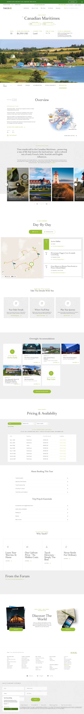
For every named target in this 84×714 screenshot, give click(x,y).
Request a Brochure (67, 664)
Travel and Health (67, 666)
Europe (8, 664)
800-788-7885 (62, 4)
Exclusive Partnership (25, 660)
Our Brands (50, 8)
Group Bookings (67, 660)
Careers (37, 668)
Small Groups (24, 666)
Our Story (37, 659)
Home (8, 652)
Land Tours (24, 664)
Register (51, 659)
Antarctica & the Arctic (11, 659)
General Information (67, 659)
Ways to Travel (35, 8)
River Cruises (24, 665)
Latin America (9, 666)
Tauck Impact (38, 660)
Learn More (46, 563)
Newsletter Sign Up (67, 661)
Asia (8, 660)
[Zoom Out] (3, 276)
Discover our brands (6, 4)
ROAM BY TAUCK (17, 4)
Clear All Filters (11, 426)
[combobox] (36, 423)
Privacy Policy (43, 705)
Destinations (26, 8)
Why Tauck (43, 8)
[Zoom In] (3, 275)
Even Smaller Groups (25, 659)
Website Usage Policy (53, 705)
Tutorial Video (52, 660)
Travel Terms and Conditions (66, 705)
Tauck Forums (66, 665)
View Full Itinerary (13, 135)
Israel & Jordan (10, 665)
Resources (58, 8)
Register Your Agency (54, 668)
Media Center (38, 669)
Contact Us (66, 656)
